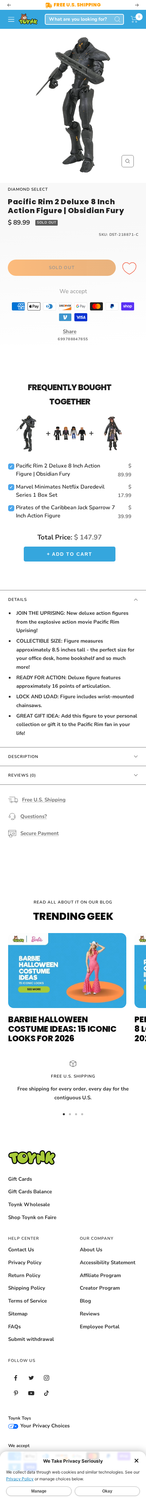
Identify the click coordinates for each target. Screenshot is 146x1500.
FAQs (14, 1326)
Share (69, 331)
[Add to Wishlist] (130, 269)
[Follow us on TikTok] (46, 1393)
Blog (85, 1300)
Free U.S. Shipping (44, 799)
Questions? (33, 816)
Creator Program (100, 1288)
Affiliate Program (100, 1275)
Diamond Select (28, 189)
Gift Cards (20, 1179)
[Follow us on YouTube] (31, 1393)
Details (17, 599)
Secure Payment (39, 833)
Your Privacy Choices (44, 1425)
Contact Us (21, 1249)
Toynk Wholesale (29, 1204)
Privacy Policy (24, 1262)
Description (23, 756)
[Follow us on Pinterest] (15, 1393)
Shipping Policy (26, 1288)
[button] (134, 19)
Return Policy (24, 1275)
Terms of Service (27, 1300)
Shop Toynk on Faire (32, 1217)
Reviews (89, 1313)
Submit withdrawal (31, 1339)
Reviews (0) (22, 775)
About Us (91, 1249)
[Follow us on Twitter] (31, 1378)
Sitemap (18, 1313)
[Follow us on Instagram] (46, 1378)
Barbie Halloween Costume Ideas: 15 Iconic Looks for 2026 (62, 1029)
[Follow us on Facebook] (15, 1378)
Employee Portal (100, 1326)
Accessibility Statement (107, 1262)
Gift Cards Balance (30, 1191)
